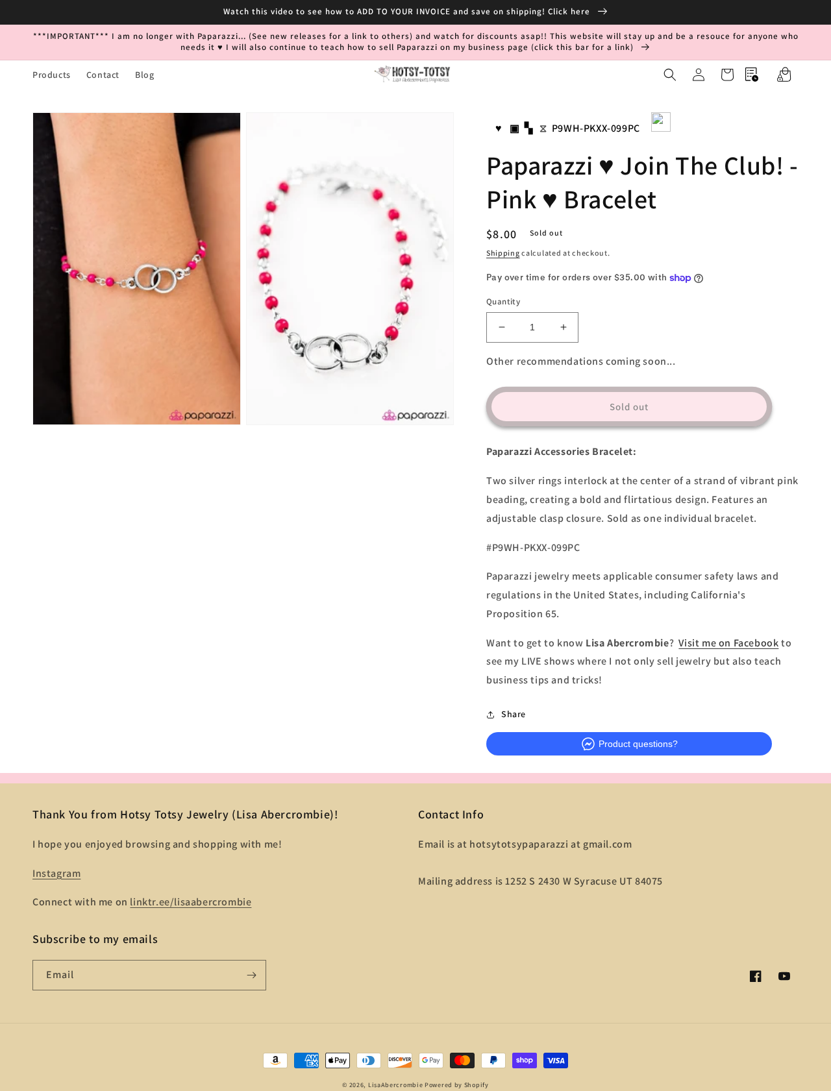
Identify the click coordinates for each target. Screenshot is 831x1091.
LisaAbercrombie (395, 1085)
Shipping (503, 253)
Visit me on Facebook (728, 643)
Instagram (56, 873)
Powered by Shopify (457, 1085)
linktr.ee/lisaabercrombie (190, 902)
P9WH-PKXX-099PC (596, 128)
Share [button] (513, 714)
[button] (670, 74)
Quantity (503, 301)
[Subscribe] (251, 975)
